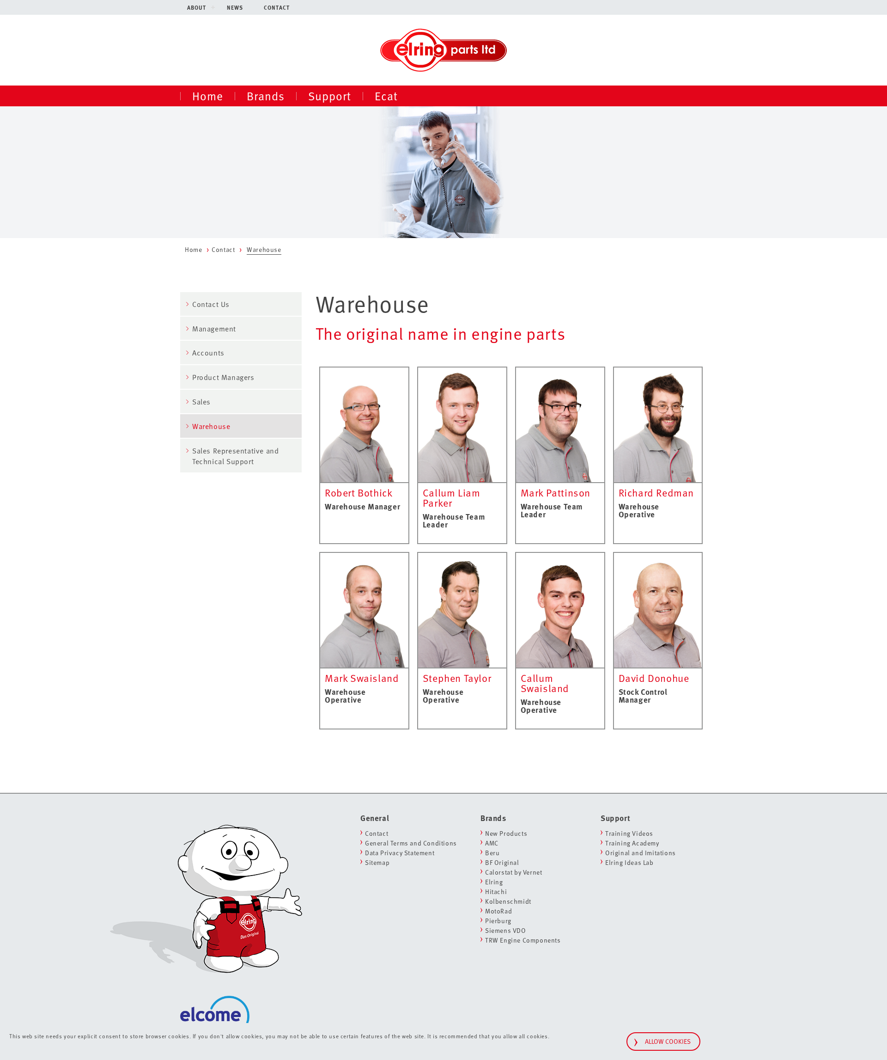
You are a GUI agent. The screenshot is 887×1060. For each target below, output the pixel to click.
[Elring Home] (443, 49)
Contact (277, 7)
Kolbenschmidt (508, 901)
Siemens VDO (505, 930)
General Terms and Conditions (411, 843)
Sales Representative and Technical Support (235, 456)
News (235, 7)
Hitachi (496, 891)
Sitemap (377, 862)
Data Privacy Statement (399, 853)
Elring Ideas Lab (629, 862)
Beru (492, 853)
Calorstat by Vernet (513, 872)
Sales (201, 401)
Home (207, 95)
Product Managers (223, 377)
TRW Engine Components (523, 940)
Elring (494, 882)
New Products (506, 833)
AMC (491, 843)
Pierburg (498, 920)
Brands (266, 95)
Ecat (386, 95)
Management (214, 328)
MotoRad (498, 911)
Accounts (208, 352)
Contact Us (211, 304)
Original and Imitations (640, 853)
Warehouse (211, 426)
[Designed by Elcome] (214, 997)
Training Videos (629, 833)
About (196, 7)
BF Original (502, 862)
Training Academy (632, 843)
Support (329, 95)
